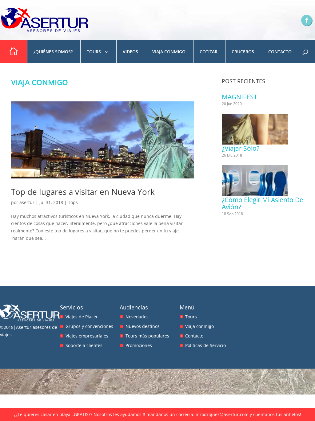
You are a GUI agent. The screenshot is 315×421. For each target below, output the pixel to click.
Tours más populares (147, 336)
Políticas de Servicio (205, 345)
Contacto (280, 52)
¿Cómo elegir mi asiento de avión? (262, 203)
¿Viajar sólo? (240, 148)
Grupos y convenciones (89, 326)
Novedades (137, 317)
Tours (94, 52)
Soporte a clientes (84, 345)
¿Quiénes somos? (53, 52)
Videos (130, 52)
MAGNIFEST (239, 96)
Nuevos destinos (143, 326)
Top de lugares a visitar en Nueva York (83, 191)
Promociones (139, 345)
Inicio (12, 52)
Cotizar (208, 52)
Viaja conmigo (168, 52)
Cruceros (243, 52)
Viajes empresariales (87, 336)
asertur (26, 202)
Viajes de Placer (82, 317)
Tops (73, 202)
